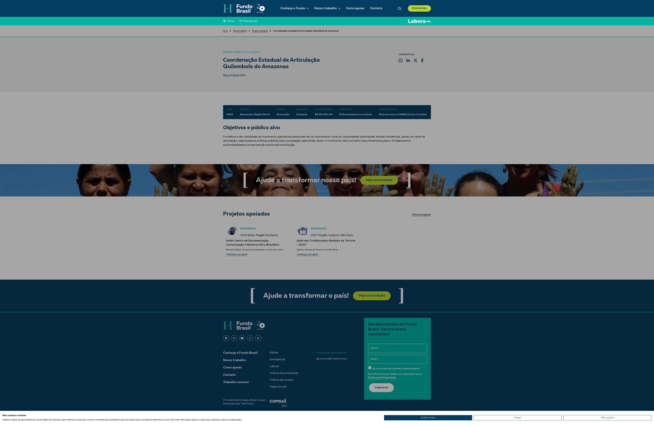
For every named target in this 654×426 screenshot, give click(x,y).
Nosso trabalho (325, 8)
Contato (376, 8)
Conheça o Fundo (292, 8)
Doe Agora (419, 8)
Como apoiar (355, 8)
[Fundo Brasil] (244, 8)
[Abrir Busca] (399, 8)
